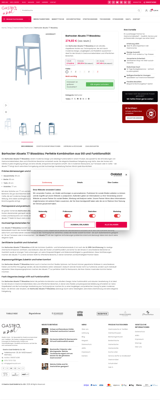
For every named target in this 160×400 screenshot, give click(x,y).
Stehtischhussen (114, 333)
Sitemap (138, 343)
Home (4, 28)
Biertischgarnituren (115, 337)
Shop (10, 28)
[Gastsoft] (15, 374)
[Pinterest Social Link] (121, 2)
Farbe (68, 69)
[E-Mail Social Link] (77, 98)
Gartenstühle (113, 348)
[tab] (27, 145)
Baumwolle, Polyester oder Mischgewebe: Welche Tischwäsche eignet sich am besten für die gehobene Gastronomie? (61, 353)
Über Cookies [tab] (113, 182)
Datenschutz (87, 344)
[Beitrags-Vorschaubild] (45, 331)
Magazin (85, 341)
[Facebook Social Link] (109, 2)
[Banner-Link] (140, 96)
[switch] (67, 216)
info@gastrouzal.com (12, 363)
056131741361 (151, 2)
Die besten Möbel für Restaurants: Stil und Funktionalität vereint (64, 340)
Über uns (85, 329)
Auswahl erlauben (80, 225)
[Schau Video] (6, 105)
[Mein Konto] (146, 10)
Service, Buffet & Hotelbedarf (119, 356)
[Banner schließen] (126, 174)
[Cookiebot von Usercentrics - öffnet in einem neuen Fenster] (112, 174)
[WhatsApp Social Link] (129, 2)
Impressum (86, 352)
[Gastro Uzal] (11, 329)
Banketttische (113, 341)
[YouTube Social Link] (117, 2)
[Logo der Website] (10, 10)
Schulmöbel (112, 363)
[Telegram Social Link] (88, 98)
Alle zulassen (111, 225)
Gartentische (113, 344)
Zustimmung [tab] (47, 182)
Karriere (85, 356)
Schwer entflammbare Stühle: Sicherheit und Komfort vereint (62, 330)
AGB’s (84, 348)
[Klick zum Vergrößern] (6, 112)
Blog (83, 337)
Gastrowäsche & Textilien (118, 329)
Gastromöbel (18, 28)
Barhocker (29, 28)
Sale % (110, 367)
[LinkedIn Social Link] (125, 2)
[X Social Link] (74, 98)
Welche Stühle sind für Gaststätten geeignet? (59, 365)
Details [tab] (80, 182)
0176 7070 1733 (10, 360)
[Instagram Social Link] (113, 2)
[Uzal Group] (5, 374)
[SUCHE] (139, 10)
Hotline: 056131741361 (12, 357)
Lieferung (85, 333)
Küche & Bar (113, 352)
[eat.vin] (25, 374)
